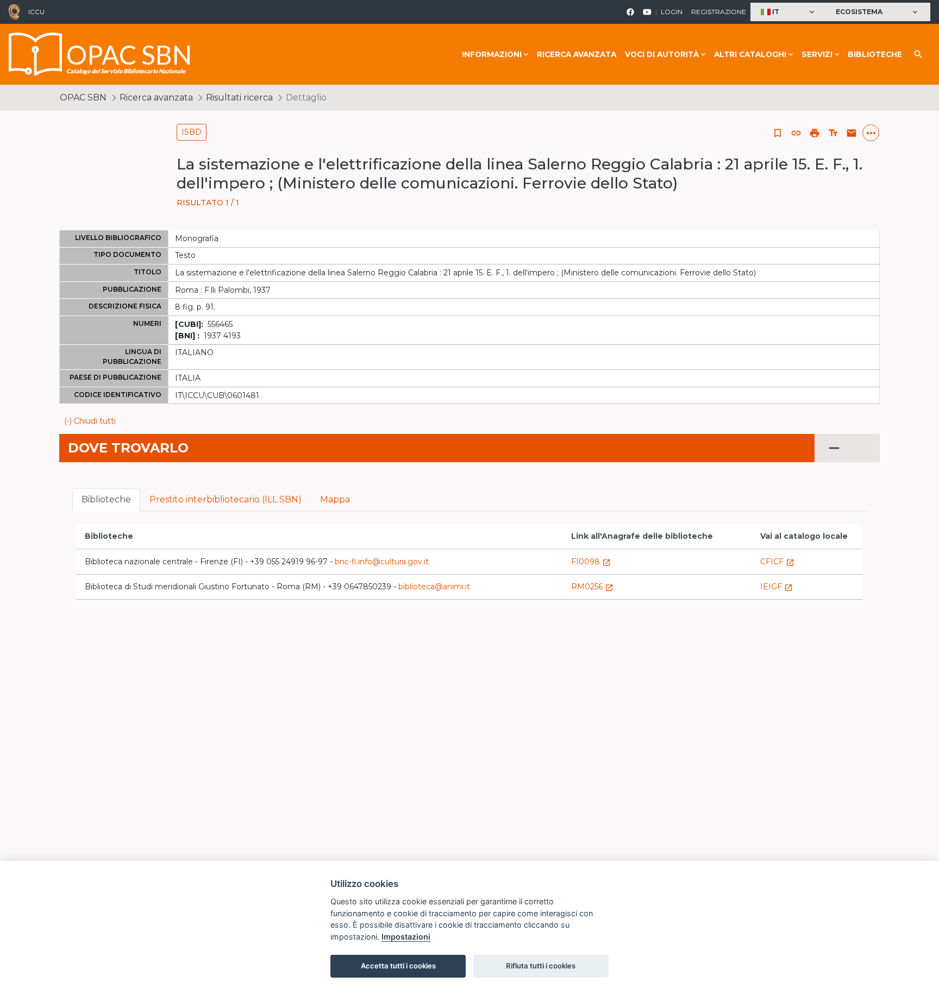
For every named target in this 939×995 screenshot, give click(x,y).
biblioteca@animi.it (434, 586)
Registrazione (718, 12)
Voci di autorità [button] (662, 54)
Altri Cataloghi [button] (750, 54)
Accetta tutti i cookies (398, 965)
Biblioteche (875, 54)
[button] (788, 12)
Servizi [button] (817, 54)
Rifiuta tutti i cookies (540, 965)
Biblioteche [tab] (106, 499)
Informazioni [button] (492, 54)
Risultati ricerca (239, 97)
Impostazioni (405, 936)
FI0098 (591, 561)
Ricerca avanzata (576, 54)
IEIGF (776, 586)
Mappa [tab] (335, 499)
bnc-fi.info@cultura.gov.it (382, 561)
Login (672, 12)
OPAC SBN (83, 97)
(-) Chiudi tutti (90, 421)
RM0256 (592, 586)
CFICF (777, 561)
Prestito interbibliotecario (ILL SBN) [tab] (225, 499)
